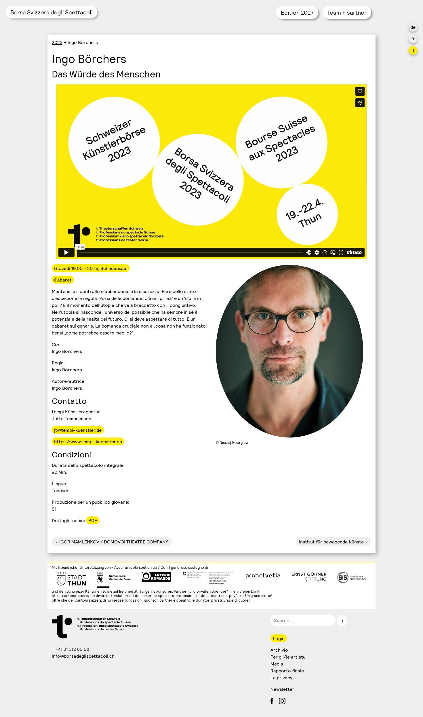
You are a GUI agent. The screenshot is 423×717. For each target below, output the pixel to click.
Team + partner (347, 12)
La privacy (281, 677)
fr (413, 38)
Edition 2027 (297, 12)
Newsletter (282, 689)
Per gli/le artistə (288, 656)
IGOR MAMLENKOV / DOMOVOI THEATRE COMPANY (113, 541)
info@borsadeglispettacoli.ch (83, 656)
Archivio (279, 650)
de (413, 27)
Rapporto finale (287, 670)
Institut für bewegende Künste (331, 541)
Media (276, 663)
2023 (57, 42)
